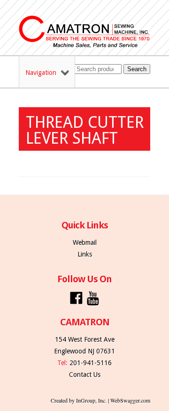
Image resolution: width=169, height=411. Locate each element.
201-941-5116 (90, 363)
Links (84, 254)
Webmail (85, 242)
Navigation (40, 72)
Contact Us (84, 374)
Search (136, 69)
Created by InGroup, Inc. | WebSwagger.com (100, 400)
